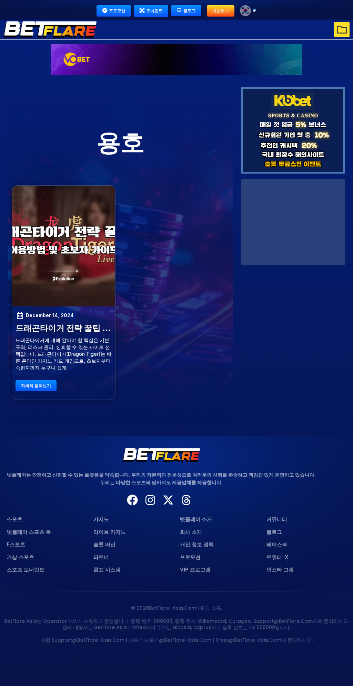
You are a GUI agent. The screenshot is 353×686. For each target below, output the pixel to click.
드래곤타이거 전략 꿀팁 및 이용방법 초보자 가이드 (106, 328)
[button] (342, 29)
